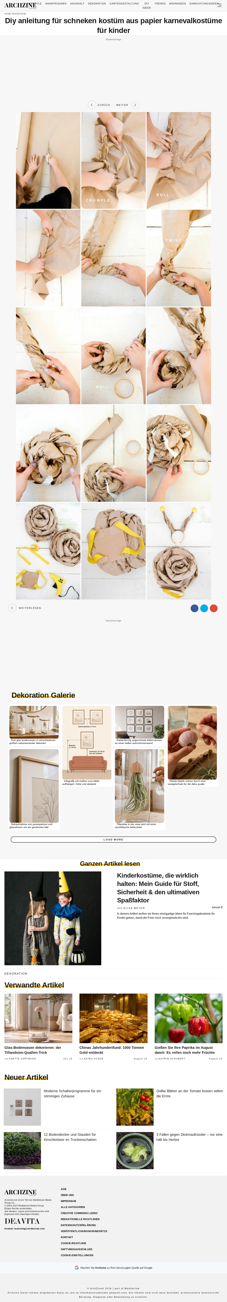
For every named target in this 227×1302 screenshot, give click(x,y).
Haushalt (77, 3)
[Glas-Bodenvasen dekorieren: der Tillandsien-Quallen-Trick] (38, 1018)
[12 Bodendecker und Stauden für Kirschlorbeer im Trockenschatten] (22, 1151)
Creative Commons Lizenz (79, 1213)
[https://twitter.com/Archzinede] (210, 1205)
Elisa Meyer (134, 908)
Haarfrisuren (56, 3)
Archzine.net (23, 1193)
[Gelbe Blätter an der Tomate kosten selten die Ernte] (135, 1107)
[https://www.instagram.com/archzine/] (191, 1205)
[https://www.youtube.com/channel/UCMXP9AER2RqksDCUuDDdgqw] (204, 1205)
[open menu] (219, 5)
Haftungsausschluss (76, 1249)
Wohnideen (177, 3)
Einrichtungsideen (204, 3)
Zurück (103, 105)
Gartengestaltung (124, 3)
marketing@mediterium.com (29, 1228)
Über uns (67, 1195)
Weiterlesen (28, 608)
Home (7, 14)
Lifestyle (34, 3)
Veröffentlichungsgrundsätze (84, 1231)
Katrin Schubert (172, 1058)
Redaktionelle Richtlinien (80, 1219)
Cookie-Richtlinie (73, 1243)
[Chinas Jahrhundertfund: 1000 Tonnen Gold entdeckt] (113, 1018)
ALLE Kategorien (73, 1207)
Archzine (21, 6)
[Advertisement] (113, 67)
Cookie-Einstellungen (77, 1255)
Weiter (123, 105)
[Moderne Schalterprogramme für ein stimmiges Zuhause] (22, 1107)
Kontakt (67, 1237)
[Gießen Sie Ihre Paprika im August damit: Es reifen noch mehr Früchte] (189, 1018)
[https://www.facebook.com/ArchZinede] (185, 1205)
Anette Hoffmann (22, 1058)
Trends (160, 3)
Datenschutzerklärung (78, 1225)
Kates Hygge (94, 1058)
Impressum (68, 1201)
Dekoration (97, 3)
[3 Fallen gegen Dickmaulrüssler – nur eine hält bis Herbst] (135, 1151)
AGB (64, 1189)
